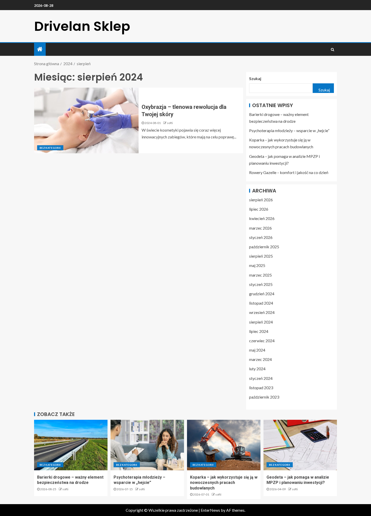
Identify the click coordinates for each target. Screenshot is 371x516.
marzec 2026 (260, 228)
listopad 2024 (261, 303)
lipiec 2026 (258, 209)
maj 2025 (257, 265)
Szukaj (255, 78)
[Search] (332, 49)
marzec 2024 (260, 359)
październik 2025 (264, 246)
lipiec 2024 (258, 331)
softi (170, 123)
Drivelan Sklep (82, 26)
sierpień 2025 (261, 256)
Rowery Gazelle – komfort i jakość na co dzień (288, 172)
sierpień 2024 (261, 322)
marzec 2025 (260, 275)
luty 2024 (257, 368)
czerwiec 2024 (262, 340)
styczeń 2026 (261, 237)
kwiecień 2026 (262, 218)
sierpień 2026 (261, 199)
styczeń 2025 (261, 284)
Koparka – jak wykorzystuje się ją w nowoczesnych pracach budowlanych (223, 482)
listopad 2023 (261, 387)
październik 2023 (264, 397)
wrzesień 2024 (262, 312)
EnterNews (210, 510)
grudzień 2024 (261, 293)
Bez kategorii (50, 147)
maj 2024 (257, 350)
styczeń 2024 (261, 378)
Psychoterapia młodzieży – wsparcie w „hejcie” (289, 130)
